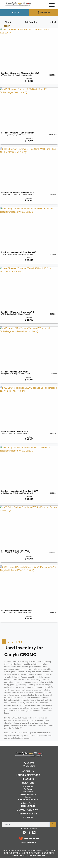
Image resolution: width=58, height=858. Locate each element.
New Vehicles (28, 786)
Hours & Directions (28, 775)
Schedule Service (28, 803)
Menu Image (8, 850)
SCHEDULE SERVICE (31, 853)
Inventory (28, 783)
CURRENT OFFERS (12, 853)
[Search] (53, 824)
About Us (28, 771)
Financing (28, 779)
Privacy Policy (28, 813)
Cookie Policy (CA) (28, 810)
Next (19, 641)
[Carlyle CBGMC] (18, 3)
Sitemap (28, 817)
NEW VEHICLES (23, 850)
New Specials (28, 791)
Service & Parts (28, 799)
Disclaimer (28, 806)
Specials (28, 796)
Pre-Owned (28, 789)
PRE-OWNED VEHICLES (43, 850)
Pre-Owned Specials (28, 794)
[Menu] (52, 5)
